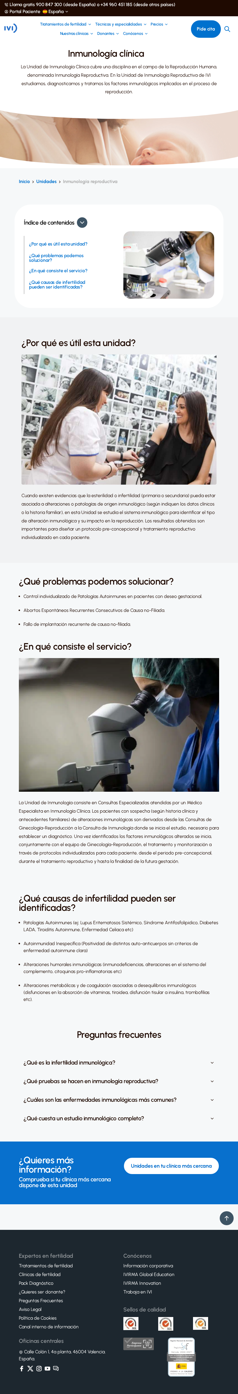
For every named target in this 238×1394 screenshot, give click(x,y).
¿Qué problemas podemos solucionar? (56, 258)
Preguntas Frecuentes (41, 1300)
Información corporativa (148, 1265)
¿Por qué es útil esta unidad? (58, 244)
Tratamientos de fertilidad (63, 24)
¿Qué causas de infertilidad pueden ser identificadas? (57, 284)
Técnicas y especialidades (118, 24)
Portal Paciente (25, 11)
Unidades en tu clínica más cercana (171, 1166)
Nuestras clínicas (74, 33)
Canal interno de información (49, 1327)
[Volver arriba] (227, 1218)
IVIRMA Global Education (148, 1274)
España (56, 11)
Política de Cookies (38, 1318)
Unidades (46, 181)
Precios (157, 24)
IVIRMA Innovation (142, 1283)
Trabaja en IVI (137, 1292)
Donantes (105, 33)
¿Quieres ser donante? (42, 1292)
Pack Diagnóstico (36, 1283)
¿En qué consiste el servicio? (58, 270)
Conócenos (133, 33)
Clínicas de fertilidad (40, 1274)
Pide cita (206, 29)
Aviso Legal (30, 1309)
